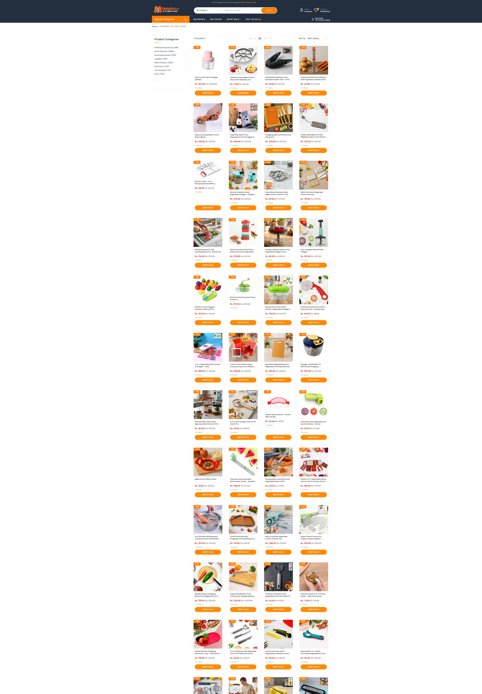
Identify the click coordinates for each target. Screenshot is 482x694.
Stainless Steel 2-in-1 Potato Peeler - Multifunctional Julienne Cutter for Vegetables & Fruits (313, 595)
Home (154, 26)
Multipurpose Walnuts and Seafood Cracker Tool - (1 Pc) (277, 78)
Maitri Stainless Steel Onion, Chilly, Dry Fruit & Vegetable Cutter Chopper (242, 251)
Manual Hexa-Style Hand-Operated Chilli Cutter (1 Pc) (206, 423)
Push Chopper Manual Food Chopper (312, 251)
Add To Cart (207, 93)
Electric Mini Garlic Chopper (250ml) (206, 78)
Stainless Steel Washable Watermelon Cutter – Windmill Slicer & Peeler (242, 480)
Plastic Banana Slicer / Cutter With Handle (278, 416)
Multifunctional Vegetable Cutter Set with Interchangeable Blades (312, 193)
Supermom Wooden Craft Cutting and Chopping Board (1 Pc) (243, 595)
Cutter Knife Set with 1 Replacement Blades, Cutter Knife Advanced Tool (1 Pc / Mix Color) (278, 652)
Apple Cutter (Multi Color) (205, 479)
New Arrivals (199, 19)
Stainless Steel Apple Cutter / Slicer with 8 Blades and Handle (242, 78)
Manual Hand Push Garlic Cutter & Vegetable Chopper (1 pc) (278, 308)
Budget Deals (233, 19)
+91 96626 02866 (322, 20)
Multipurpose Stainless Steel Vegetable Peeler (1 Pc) (277, 480)
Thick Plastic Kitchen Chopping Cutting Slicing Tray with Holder (243, 538)
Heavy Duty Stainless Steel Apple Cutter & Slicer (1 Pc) (276, 193)
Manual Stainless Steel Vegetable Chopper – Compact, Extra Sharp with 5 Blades (243, 193)
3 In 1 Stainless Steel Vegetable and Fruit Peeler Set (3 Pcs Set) (243, 652)
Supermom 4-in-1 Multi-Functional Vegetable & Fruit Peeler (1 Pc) (313, 652)
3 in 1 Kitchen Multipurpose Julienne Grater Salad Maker (207, 538)
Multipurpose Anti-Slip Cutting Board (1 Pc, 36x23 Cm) (208, 251)
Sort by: (302, 38)
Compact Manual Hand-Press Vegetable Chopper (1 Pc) (277, 251)
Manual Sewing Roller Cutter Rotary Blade (207, 136)
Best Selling (216, 19)
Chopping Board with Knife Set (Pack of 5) (278, 136)
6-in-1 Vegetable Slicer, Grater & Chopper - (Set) (207, 365)
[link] (477, 676)
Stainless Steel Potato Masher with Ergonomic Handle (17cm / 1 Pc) (314, 78)
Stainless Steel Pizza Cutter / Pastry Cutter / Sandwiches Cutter (313, 308)
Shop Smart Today (248, 2)
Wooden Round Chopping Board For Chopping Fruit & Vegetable (206, 595)
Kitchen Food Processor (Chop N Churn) (242, 298)
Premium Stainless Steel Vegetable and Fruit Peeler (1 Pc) (277, 595)
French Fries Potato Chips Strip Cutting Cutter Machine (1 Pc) (242, 365)
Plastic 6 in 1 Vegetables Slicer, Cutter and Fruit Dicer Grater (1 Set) (313, 480)
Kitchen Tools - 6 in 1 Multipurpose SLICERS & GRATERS (205, 182)
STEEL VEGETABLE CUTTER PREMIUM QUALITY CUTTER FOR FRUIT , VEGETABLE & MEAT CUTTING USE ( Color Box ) (313, 136)
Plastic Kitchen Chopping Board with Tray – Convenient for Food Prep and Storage (207, 652)
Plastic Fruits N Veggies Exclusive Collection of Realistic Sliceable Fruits (205, 308)
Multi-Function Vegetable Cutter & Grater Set (276, 538)
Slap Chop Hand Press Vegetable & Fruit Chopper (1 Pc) (242, 136)
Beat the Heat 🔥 (253, 19)
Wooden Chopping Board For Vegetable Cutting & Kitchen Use (277, 365)
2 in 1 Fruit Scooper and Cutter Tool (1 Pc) (243, 423)
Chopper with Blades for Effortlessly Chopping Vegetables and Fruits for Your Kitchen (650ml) (313, 365)
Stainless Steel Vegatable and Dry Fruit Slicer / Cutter (313, 423)
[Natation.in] (167, 10)
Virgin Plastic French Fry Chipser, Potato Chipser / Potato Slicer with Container (313, 538)
